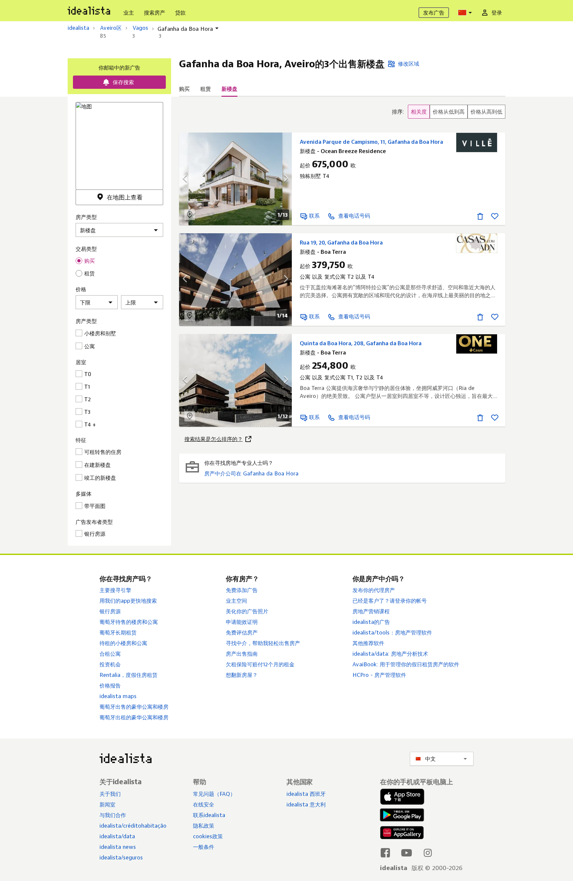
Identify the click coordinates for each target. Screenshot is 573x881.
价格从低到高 (449, 111)
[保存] (494, 216)
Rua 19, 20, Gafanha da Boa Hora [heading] (341, 242)
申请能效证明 (242, 622)
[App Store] (402, 797)
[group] (448, 112)
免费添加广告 (242, 590)
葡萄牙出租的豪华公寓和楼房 (133, 717)
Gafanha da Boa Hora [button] (185, 28)
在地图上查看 (125, 197)
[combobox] (466, 12)
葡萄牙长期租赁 (118, 632)
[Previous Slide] (189, 179)
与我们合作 (112, 815)
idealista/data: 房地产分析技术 (390, 653)
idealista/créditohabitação (132, 825)
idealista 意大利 (306, 804)
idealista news (117, 847)
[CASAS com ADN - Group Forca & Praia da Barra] (476, 243)
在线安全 (203, 804)
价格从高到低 (486, 111)
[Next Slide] (282, 179)
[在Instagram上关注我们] (427, 852)
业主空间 (236, 600)
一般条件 (203, 847)
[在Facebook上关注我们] (385, 852)
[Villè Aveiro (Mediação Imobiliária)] (476, 142)
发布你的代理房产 (373, 590)
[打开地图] (189, 214)
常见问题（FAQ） (214, 794)
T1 (87, 386)
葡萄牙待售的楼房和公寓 (128, 622)
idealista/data (117, 836)
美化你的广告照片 (247, 611)
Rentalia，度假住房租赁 (128, 675)
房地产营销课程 (371, 611)
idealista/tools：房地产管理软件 (392, 632)
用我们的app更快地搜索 (128, 600)
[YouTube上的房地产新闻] (406, 852)
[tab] (184, 89)
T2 (87, 399)
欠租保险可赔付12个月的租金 (260, 664)
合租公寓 (110, 653)
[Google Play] (400, 815)
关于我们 (110, 794)
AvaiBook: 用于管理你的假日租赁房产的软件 (405, 664)
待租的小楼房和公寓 (123, 643)
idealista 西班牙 (306, 794)
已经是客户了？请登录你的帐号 (389, 600)
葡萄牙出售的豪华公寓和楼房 (133, 706)
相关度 (419, 111)
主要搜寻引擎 (115, 590)
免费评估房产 (242, 632)
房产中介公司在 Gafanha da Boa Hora (251, 473)
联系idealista (209, 815)
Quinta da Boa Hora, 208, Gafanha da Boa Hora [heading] (360, 343)
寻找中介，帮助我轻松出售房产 (263, 643)
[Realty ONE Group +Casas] (476, 344)
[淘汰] (480, 216)
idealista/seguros (121, 857)
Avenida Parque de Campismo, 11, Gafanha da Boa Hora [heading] (371, 141)
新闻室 (107, 804)
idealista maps (118, 696)
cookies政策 (208, 836)
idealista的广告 (371, 622)
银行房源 (110, 611)
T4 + (90, 424)
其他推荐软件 (368, 643)
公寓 (89, 346)
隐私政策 (203, 825)
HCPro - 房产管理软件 (379, 675)
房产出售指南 (242, 653)
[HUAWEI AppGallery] (402, 834)
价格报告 (110, 685)
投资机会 (110, 664)
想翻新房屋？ (242, 675)
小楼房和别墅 (100, 333)
